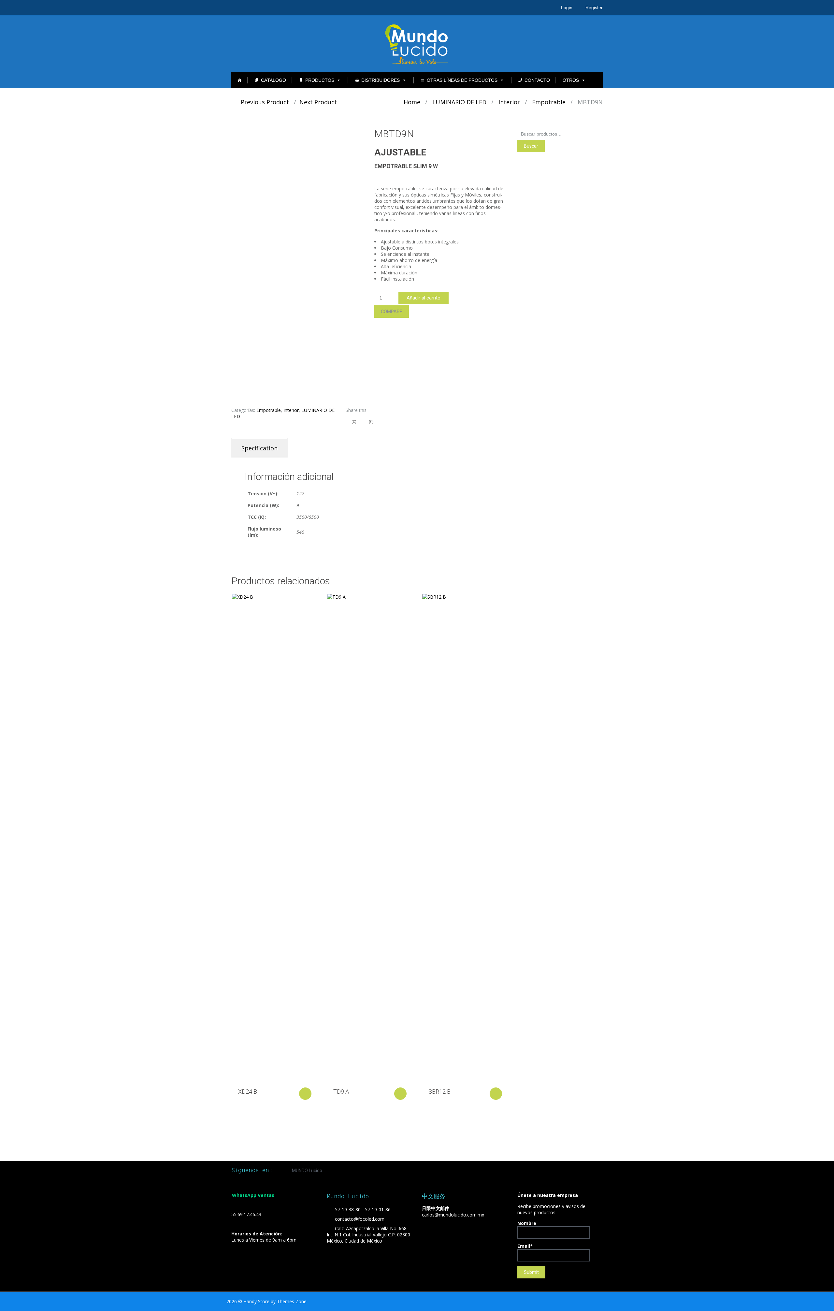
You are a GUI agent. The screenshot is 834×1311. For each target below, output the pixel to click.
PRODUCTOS (319, 80)
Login (566, 7)
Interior (509, 102)
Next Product (320, 102)
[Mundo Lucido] (417, 43)
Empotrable (549, 102)
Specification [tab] (259, 448)
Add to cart (305, 1093)
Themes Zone (292, 1301)
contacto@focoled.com (359, 1219)
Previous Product (262, 102)
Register (594, 7)
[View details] (274, 838)
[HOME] (239, 80)
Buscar (531, 146)
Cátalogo (273, 80)
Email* (525, 1246)
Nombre (526, 1223)
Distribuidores (380, 80)
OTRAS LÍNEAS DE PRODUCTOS (462, 80)
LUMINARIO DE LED (459, 102)
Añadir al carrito (423, 298)
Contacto (537, 80)
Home (412, 102)
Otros (571, 80)
